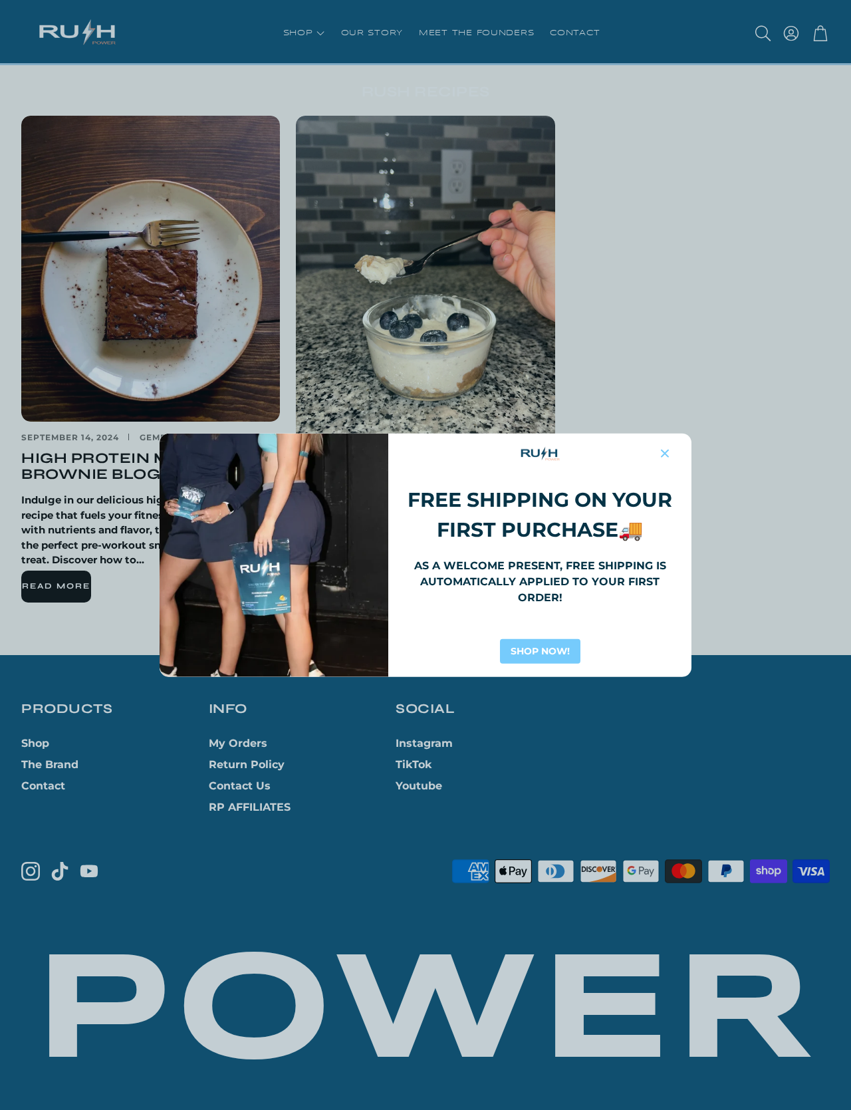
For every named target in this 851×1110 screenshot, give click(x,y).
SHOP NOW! (540, 651)
